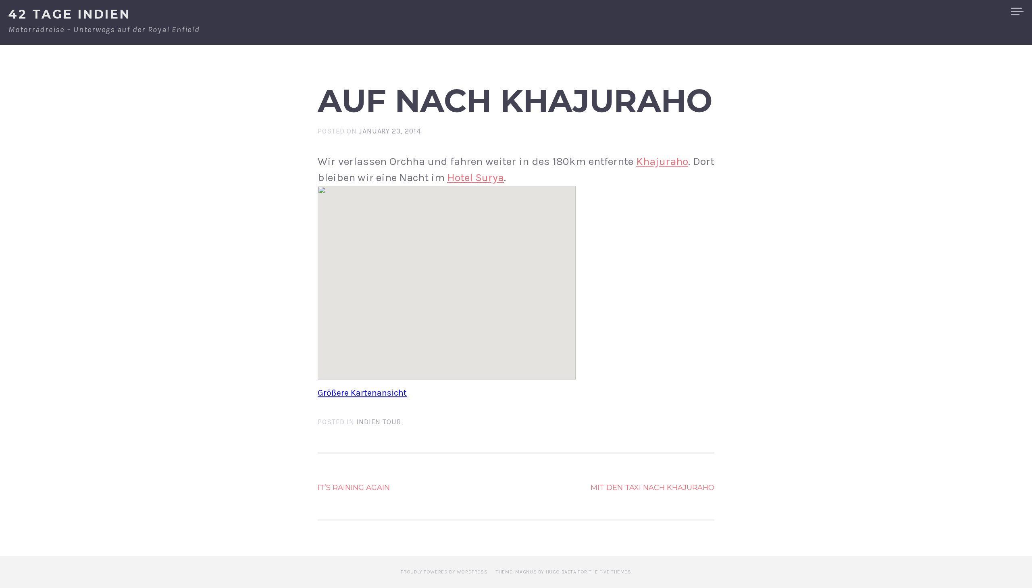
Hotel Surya (475, 177)
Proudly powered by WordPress (444, 572)
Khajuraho (662, 161)
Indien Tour (378, 421)
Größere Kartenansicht (362, 393)
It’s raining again (354, 487)
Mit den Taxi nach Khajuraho (652, 487)
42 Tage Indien (69, 14)
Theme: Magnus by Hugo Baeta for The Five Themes (563, 572)
